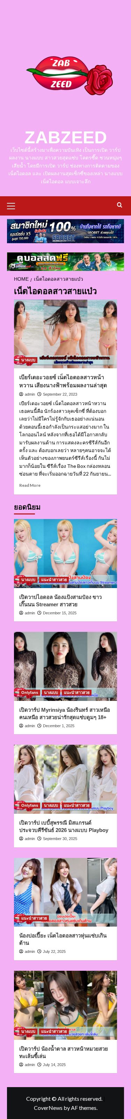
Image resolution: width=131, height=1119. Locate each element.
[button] (14, 205)
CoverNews (48, 1107)
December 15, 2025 (60, 613)
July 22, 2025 (54, 951)
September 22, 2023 (60, 394)
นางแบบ (28, 360)
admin (30, 394)
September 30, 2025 (60, 839)
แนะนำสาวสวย (54, 580)
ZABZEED (65, 137)
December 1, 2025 (58, 726)
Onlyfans (29, 692)
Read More (30, 485)
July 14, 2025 (54, 1065)
